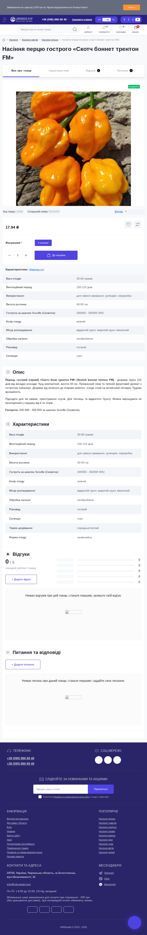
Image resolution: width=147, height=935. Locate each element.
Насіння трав (106, 844)
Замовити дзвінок (82, 19)
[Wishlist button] (128, 224)
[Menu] (5, 20)
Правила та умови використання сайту (72, 797)
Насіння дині (106, 840)
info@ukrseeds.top (19, 884)
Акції (9, 840)
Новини (11, 831)
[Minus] (9, 255)
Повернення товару (18, 848)
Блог (9, 827)
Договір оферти (15, 856)
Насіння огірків (107, 831)
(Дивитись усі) (36, 269)
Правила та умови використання (24, 852)
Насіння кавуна (107, 835)
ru (113, 19)
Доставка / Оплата (17, 823)
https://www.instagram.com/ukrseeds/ (117, 760)
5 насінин (43, 243)
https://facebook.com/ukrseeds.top (99, 760)
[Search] (74, 29)
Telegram (109, 873)
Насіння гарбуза (108, 827)
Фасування (14, 242)
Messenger (110, 884)
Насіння (13, 40)
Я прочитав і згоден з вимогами (76, 797)
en (99, 19)
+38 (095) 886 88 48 (20, 763)
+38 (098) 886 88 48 (20, 758)
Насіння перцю (50, 40)
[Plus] (26, 255)
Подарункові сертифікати (21, 844)
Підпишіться (101, 789)
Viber (107, 878)
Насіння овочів (30, 40)
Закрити (131, 7)
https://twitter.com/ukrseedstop (108, 760)
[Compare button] (137, 224)
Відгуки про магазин (18, 819)
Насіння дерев (107, 852)
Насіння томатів (107, 823)
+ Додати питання (23, 664)
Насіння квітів (106, 848)
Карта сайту (13, 835)
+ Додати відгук (21, 579)
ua (107, 19)
